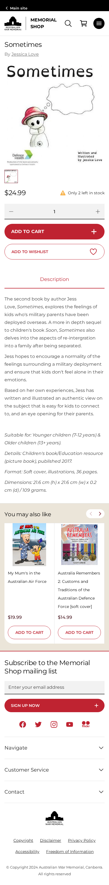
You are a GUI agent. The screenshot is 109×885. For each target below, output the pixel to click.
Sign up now (25, 705)
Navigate (15, 748)
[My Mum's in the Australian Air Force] (29, 544)
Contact (14, 792)
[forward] (100, 513)
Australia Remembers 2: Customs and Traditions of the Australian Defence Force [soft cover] (79, 590)
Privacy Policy (82, 840)
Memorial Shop (43, 23)
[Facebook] (22, 724)
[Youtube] (69, 724)
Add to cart (27, 231)
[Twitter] (38, 724)
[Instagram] (54, 724)
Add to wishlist (29, 251)
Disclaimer (50, 840)
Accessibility (27, 851)
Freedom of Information (70, 851)
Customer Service (26, 770)
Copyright (23, 840)
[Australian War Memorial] (12, 23)
